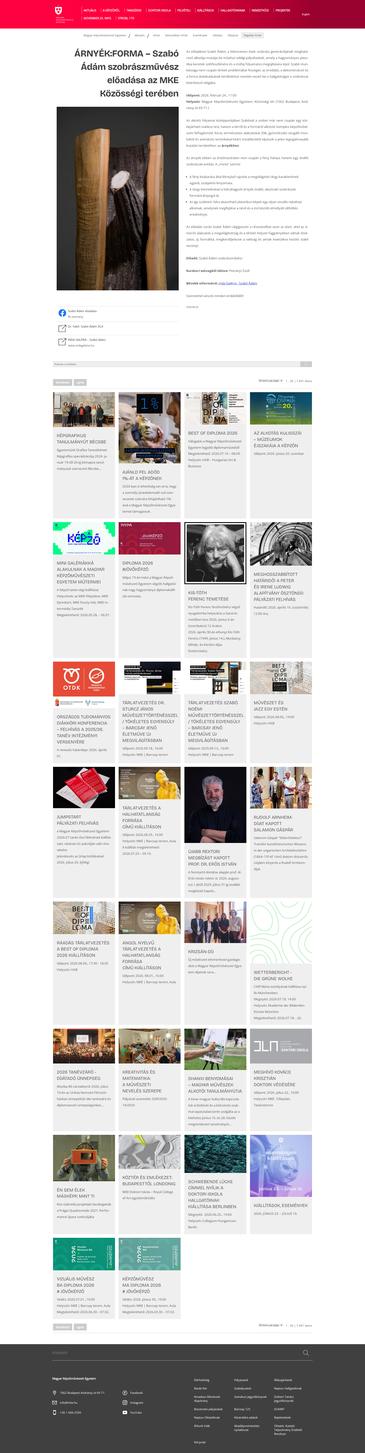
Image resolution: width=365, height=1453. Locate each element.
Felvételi (183, 10)
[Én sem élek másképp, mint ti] (84, 1184)
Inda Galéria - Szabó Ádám (238, 283)
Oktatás (217, 35)
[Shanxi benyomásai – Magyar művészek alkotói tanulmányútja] (215, 1080)
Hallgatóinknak (233, 10)
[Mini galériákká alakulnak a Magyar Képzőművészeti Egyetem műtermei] (84, 590)
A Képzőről (111, 10)
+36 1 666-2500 (70, 1413)
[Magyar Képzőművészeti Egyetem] (63, 14)
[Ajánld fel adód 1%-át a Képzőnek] (150, 455)
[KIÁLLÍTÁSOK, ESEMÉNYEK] (281, 1184)
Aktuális (90, 10)
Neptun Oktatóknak (207, 1418)
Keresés (306, 1357)
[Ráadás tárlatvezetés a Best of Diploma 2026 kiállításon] (84, 963)
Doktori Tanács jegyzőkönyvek (284, 1399)
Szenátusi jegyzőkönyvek (250, 1397)
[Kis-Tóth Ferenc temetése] (215, 590)
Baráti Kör (200, 1388)
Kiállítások (205, 10)
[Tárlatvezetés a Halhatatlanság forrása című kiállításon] (150, 832)
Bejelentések (282, 1418)
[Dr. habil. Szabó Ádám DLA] (118, 328)
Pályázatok (241, 1380)
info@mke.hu (68, 1403)
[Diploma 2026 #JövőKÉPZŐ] (150, 590)
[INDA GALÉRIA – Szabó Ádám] (118, 342)
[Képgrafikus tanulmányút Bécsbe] (84, 455)
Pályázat (233, 35)
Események (200, 35)
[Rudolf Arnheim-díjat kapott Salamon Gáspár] (281, 832)
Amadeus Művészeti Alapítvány (207, 1399)
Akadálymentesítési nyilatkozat (246, 1428)
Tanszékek (133, 10)
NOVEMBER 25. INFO (97, 18)
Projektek (283, 10)
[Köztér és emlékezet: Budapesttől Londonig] (150, 1184)
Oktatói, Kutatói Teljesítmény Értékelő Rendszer (288, 1430)
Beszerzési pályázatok (208, 1409)
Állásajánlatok (283, 1380)
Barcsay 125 (242, 1409)
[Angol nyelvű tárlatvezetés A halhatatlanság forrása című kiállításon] (150, 963)
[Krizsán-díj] (215, 963)
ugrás (80, 382)
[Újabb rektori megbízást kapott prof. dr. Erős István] (215, 832)
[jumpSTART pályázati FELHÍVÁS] (84, 832)
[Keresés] (306, 1353)
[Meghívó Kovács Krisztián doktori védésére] (281, 1080)
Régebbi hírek (252, 35)
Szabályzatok (242, 1388)
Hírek (156, 35)
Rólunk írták (202, 1426)
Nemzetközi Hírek (176, 35)
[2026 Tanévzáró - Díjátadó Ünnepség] (84, 1080)
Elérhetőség (201, 1380)
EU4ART (279, 1409)
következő (62, 382)
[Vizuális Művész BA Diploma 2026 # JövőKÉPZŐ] (84, 1278)
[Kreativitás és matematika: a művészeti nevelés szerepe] (150, 1080)
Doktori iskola (159, 10)
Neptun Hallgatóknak (288, 1388)
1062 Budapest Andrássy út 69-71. (82, 1393)
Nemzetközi (260, 10)
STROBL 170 (126, 18)
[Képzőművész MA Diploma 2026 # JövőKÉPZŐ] (150, 1278)
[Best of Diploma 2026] (215, 455)
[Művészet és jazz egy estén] (281, 712)
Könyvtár (200, 1442)
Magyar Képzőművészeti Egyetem (104, 35)
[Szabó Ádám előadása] (118, 314)
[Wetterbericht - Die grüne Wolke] (281, 963)
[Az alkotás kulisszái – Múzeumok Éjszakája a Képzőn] (281, 455)
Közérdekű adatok (246, 1418)
